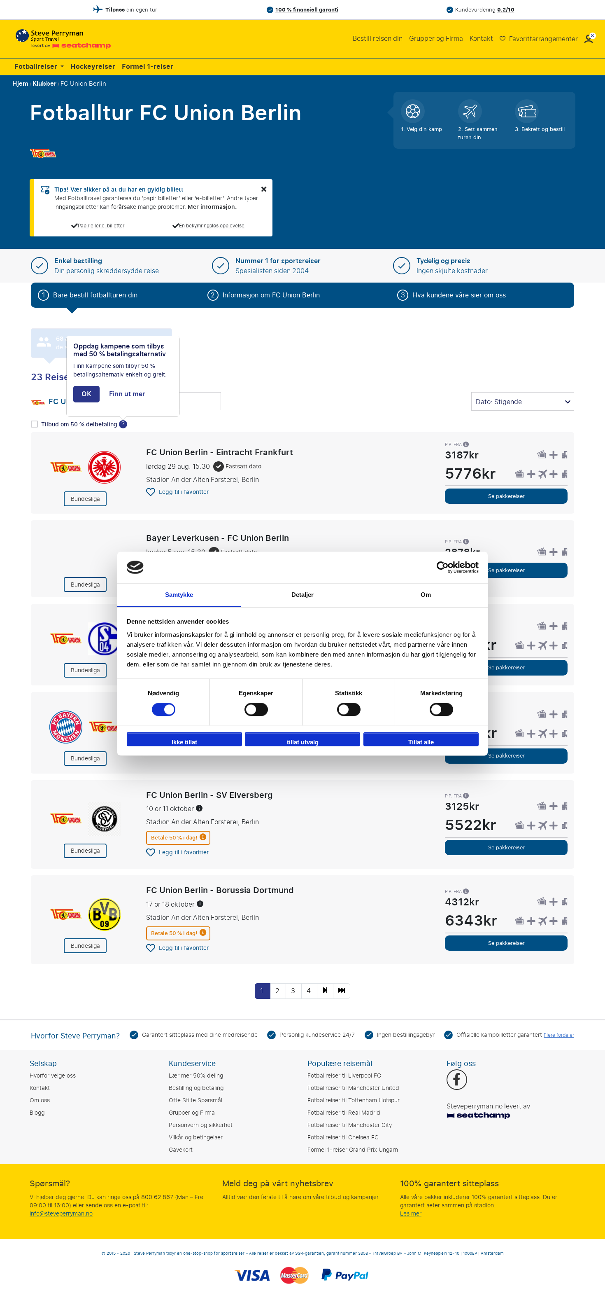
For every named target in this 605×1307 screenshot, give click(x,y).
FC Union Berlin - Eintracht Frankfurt (219, 452)
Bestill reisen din (378, 38)
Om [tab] (426, 594)
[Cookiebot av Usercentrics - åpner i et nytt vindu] (443, 567)
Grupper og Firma (436, 38)
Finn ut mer (127, 394)
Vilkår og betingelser (196, 1137)
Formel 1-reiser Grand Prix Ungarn (352, 1150)
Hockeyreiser (92, 67)
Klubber (44, 83)
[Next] (325, 991)
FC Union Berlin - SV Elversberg (209, 795)
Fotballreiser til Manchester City (349, 1125)
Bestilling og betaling (196, 1088)
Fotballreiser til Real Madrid (343, 1113)
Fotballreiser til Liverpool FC (344, 1076)
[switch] (256, 709)
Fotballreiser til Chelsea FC (343, 1137)
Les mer (410, 1214)
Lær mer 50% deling (196, 1076)
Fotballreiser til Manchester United (353, 1088)
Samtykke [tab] (179, 594)
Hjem (20, 83)
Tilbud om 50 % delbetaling (80, 424)
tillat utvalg (303, 742)
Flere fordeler (559, 1035)
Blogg (37, 1113)
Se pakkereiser (506, 496)
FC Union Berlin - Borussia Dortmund (220, 890)
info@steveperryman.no (61, 1214)
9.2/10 (505, 10)
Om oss (40, 1100)
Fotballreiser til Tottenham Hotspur (353, 1100)
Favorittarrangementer (542, 39)
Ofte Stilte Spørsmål (195, 1100)
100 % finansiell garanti (306, 10)
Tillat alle (421, 742)
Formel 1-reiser (147, 67)
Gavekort (181, 1150)
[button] (588, 39)
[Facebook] (457, 1080)
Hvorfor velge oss (53, 1076)
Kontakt (481, 38)
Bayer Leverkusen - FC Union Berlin (217, 538)
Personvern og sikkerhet (201, 1125)
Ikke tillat (184, 742)
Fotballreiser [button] (36, 67)
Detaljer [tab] (302, 594)
